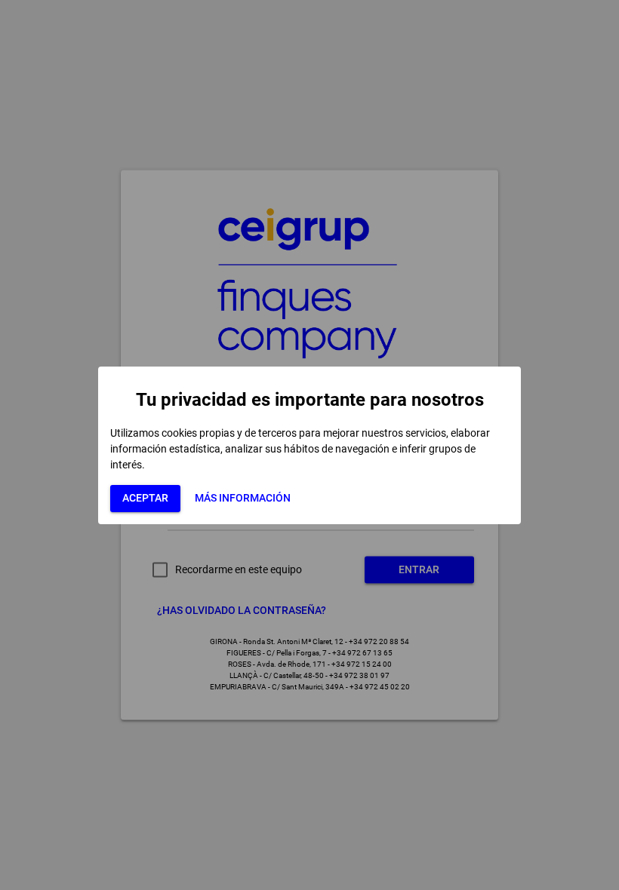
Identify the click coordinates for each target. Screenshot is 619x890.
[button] (145, 498)
